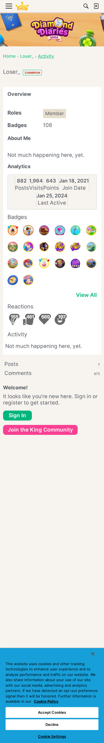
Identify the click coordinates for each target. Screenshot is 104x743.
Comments (52, 373)
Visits (36, 188)
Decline (52, 724)
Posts (22, 188)
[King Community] (22, 6)
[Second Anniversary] (44, 263)
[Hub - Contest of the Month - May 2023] (75, 230)
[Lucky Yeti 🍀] (91, 247)
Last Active (52, 203)
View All (86, 295)
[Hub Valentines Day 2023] (12, 263)
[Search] (86, 6)
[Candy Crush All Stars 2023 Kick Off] (60, 247)
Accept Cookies (52, 712)
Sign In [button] (17, 415)
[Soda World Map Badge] (12, 280)
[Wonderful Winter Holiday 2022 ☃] (60, 263)
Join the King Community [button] (40, 430)
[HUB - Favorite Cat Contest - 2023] (44, 247)
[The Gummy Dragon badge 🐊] (60, 230)
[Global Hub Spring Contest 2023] (12, 247)
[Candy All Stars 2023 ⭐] (75, 247)
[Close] (93, 653)
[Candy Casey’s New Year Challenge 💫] (28, 230)
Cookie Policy (46, 701)
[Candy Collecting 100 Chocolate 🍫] (44, 230)
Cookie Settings (52, 736)
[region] (52, 695)
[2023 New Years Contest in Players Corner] (75, 263)
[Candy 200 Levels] (91, 263)
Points (51, 188)
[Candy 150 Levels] (28, 280)
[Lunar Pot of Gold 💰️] (28, 263)
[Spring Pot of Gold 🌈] (91, 230)
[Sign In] (96, 6)
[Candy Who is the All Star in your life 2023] (28, 247)
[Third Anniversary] (12, 230)
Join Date (74, 188)
